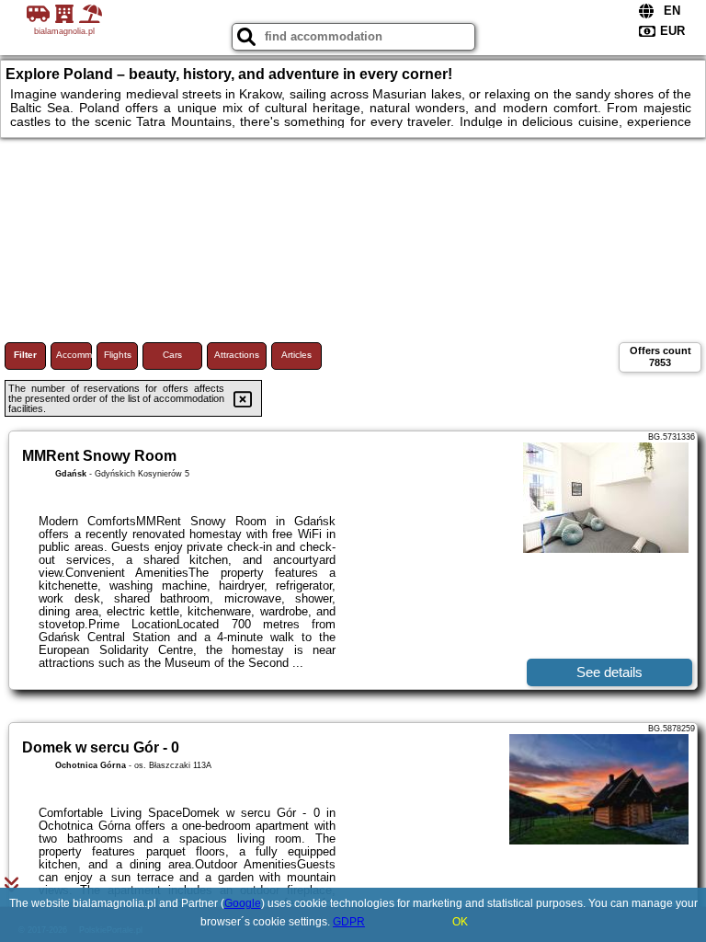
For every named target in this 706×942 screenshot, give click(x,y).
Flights (117, 355)
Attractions (236, 355)
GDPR (349, 921)
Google (242, 903)
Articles (296, 355)
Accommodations (74, 355)
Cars (172, 355)
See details (609, 672)
